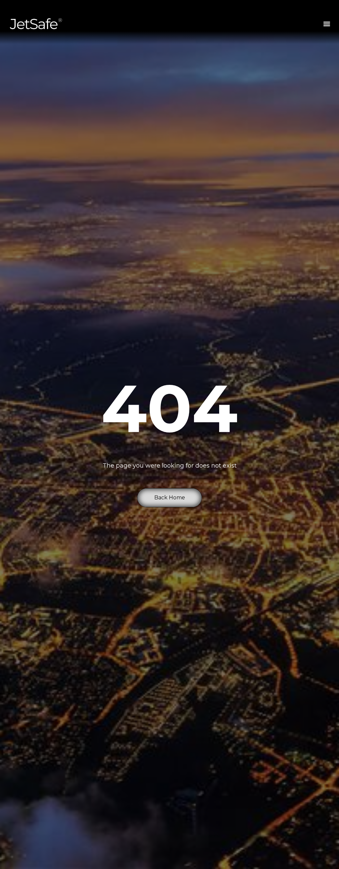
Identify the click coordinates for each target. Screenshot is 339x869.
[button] (326, 23)
